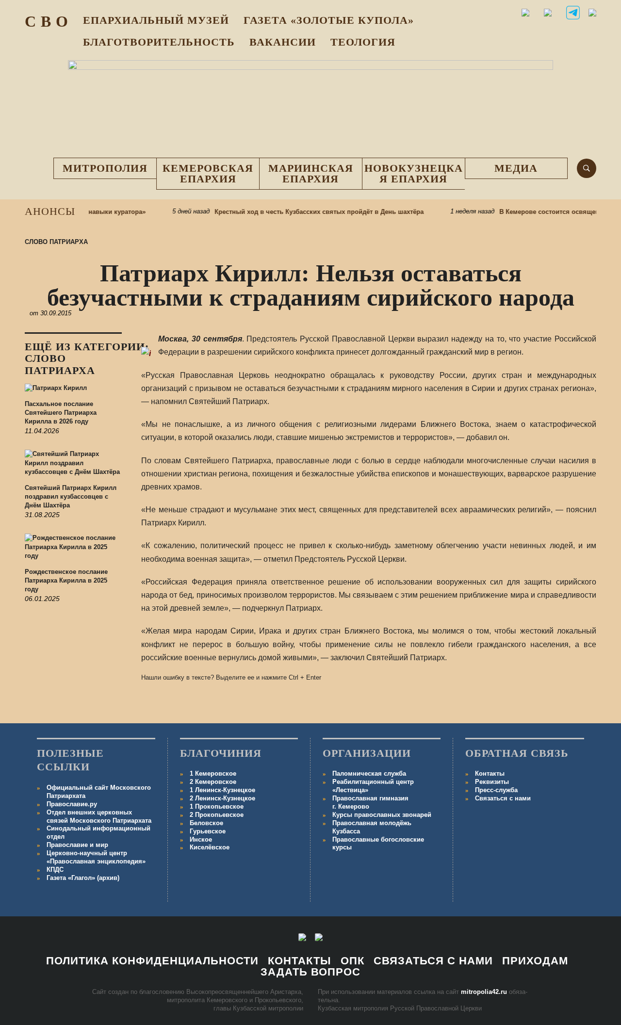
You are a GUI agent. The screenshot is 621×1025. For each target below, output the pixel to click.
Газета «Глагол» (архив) (83, 877)
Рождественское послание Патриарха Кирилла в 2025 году (66, 580)
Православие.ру (72, 804)
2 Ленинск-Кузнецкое (222, 798)
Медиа (516, 168)
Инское (201, 839)
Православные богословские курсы (378, 843)
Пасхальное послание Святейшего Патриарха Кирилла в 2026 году (61, 412)
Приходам (535, 961)
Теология (362, 42)
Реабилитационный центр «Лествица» (373, 786)
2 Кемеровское (213, 781)
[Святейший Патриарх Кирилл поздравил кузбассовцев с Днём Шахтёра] (73, 467)
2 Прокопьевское (217, 814)
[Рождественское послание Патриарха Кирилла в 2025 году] (73, 551)
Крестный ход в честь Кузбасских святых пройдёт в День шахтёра (308, 211)
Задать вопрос (310, 972)
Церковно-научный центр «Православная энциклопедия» (96, 857)
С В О (46, 21)
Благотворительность (159, 42)
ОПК (352, 961)
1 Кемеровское (213, 773)
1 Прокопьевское (217, 806)
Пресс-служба (496, 790)
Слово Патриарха (56, 241)
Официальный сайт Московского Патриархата (99, 791)
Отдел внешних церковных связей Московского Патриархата (99, 816)
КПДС (55, 869)
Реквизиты (492, 781)
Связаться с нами (503, 798)
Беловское (206, 823)
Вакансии (282, 42)
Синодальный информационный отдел (98, 832)
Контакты (490, 773)
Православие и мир (77, 844)
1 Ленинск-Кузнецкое (222, 790)
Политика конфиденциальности (152, 961)
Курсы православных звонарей (381, 814)
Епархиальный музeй (156, 20)
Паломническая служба (369, 773)
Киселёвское (209, 847)
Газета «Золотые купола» (329, 20)
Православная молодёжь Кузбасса (371, 827)
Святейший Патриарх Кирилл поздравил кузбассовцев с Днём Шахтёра (70, 496)
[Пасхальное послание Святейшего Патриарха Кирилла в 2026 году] (73, 392)
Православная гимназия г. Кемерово (370, 802)
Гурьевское (208, 831)
